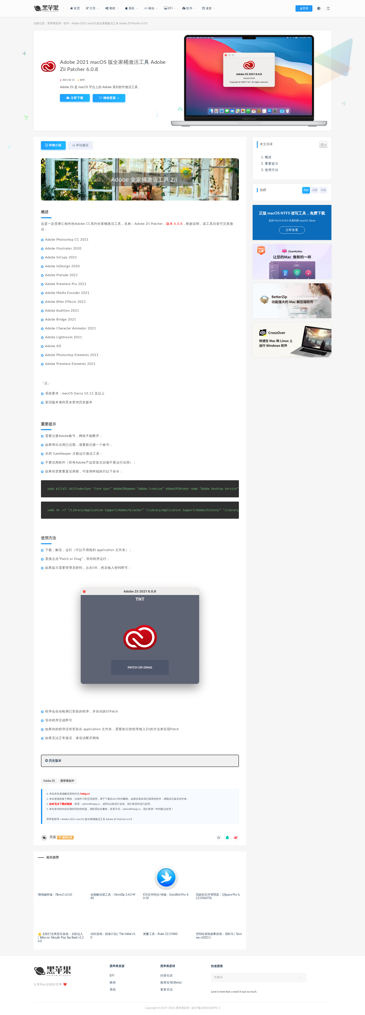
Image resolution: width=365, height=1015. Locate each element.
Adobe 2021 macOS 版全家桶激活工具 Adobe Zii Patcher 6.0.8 (96, 819)
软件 (66, 23)
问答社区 (166, 975)
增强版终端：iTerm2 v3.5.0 (55, 894)
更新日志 (166, 989)
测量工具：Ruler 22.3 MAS (160, 934)
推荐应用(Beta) (171, 982)
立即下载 (76, 98)
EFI (112, 975)
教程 (113, 982)
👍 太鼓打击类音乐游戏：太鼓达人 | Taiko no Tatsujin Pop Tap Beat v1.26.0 (61, 938)
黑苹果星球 (54, 23)
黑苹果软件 (67, 781)
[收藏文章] (219, 838)
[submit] (301, 978)
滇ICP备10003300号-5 (205, 1008)
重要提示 (271, 163)
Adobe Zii (49, 781)
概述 (268, 157)
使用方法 (271, 170)
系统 (113, 989)
